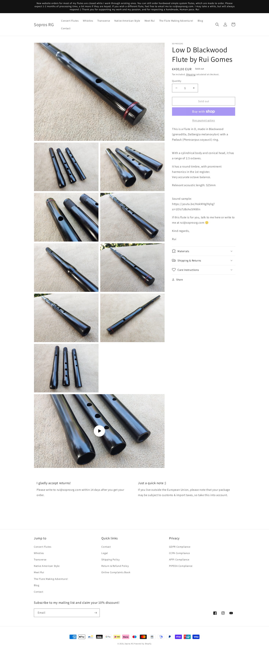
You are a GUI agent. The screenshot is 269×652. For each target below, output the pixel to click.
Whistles (39, 553)
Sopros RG (129, 643)
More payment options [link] (203, 120)
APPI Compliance (179, 559)
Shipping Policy (110, 559)
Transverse (40, 559)
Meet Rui (39, 572)
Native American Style (47, 566)
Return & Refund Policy (115, 566)
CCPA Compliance (179, 553)
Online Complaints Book (115, 572)
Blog (36, 585)
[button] (217, 24)
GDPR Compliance (179, 546)
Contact (38, 591)
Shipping (190, 74)
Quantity (176, 80)
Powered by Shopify (143, 643)
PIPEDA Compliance (181, 566)
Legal (104, 553)
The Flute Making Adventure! (51, 579)
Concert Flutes (42, 546)
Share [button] (179, 279)
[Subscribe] (95, 612)
